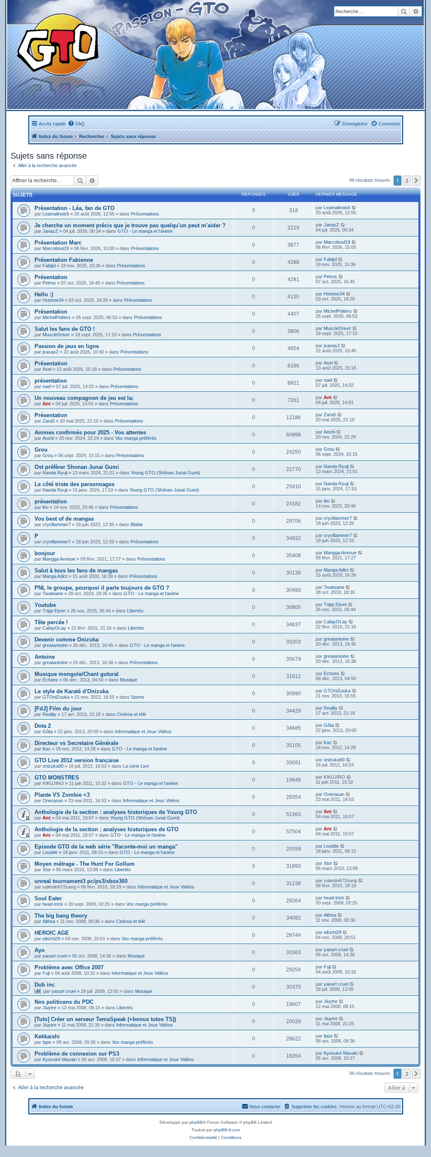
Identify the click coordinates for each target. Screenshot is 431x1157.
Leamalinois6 (56, 213)
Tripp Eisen (54, 610)
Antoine (45, 657)
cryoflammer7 (57, 524)
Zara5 (49, 420)
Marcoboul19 (56, 248)
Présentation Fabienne (64, 260)
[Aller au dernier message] (354, 207)
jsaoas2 (51, 351)
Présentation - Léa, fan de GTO (74, 208)
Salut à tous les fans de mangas (76, 570)
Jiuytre (49, 1007)
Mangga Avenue (59, 558)
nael (47, 386)
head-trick (53, 904)
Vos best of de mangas (64, 519)
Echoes (50, 679)
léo (45, 507)
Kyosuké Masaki (60, 1059)
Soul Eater (48, 898)
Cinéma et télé (131, 714)
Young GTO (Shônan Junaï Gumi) (165, 472)
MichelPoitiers (57, 317)
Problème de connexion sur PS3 (77, 1054)
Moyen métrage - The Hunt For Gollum (85, 864)
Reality (49, 714)
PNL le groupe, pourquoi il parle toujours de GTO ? (102, 588)
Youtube (45, 605)
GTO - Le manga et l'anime (145, 231)
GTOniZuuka (56, 697)
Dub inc (45, 984)
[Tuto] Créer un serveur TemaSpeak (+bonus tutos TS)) (105, 1019)
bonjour (45, 553)
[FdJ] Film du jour (58, 708)
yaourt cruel (55, 955)
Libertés (135, 610)
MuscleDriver (56, 334)
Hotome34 (53, 300)
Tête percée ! (51, 622)
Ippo (47, 1042)
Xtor (47, 869)
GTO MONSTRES (57, 777)
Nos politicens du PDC (64, 1002)
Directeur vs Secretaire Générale (76, 743)
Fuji (46, 973)
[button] (416, 181)
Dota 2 (43, 726)
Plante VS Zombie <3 (62, 795)
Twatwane (53, 593)
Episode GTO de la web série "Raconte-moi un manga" (106, 846)
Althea (49, 921)
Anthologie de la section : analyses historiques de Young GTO (116, 812)
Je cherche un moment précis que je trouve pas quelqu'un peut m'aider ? (130, 225)
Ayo (40, 950)
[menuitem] (76, 124)
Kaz (47, 748)
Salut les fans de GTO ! (65, 329)
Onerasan (53, 800)
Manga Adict (55, 576)
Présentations (145, 213)
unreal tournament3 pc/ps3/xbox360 (81, 881)
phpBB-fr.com (227, 1130)
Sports (137, 697)
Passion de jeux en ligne (67, 346)
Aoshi (48, 438)
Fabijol (49, 265)
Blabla (136, 524)
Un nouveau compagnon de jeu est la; (84, 398)
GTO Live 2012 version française (77, 760)
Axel (47, 369)
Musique (128, 679)
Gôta (48, 731)
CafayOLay (54, 627)
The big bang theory (61, 915)
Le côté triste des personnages (74, 484)
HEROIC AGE (52, 933)
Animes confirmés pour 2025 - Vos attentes (90, 432)
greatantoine (55, 645)
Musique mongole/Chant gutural (77, 674)
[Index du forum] (142, 54)
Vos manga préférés (136, 438)
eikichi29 (51, 938)
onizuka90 (53, 766)
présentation (51, 381)
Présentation (51, 277)
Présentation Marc (58, 242)
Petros (49, 282)
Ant (47, 403)
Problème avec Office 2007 (69, 967)
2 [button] (406, 180)
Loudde (50, 852)
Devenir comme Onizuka (66, 639)
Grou (41, 450)
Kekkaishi (47, 1036)
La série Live (136, 766)
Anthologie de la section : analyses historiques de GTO (106, 829)
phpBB (196, 1122)
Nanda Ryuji (55, 472)
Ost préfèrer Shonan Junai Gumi (77, 467)
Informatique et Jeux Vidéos (143, 731)
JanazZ (50, 231)
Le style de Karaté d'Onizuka (72, 691)
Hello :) (44, 294)
